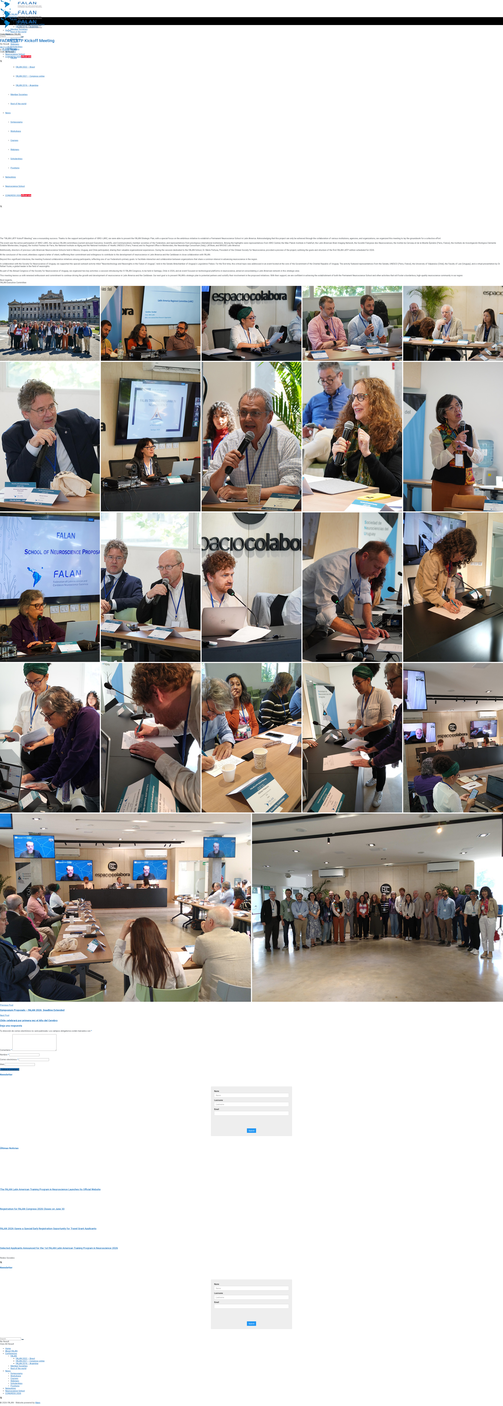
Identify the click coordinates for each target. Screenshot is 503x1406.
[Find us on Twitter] (1, 206)
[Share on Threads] (3, 234)
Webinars (14, 44)
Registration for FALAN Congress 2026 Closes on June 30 (32, 1209)
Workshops (15, 131)
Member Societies (19, 94)
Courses (14, 140)
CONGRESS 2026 (18, 195)
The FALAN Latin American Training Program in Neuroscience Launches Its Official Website (50, 1189)
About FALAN (11, 1351)
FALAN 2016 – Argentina (27, 85)
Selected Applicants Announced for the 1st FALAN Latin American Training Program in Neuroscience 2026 (59, 1248)
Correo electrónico (9, 1059)
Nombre (4, 1054)
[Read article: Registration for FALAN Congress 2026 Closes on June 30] (251, 1199)
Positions (14, 168)
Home (3, 34)
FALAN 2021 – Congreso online (30, 1361)
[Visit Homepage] (21, 7)
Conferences (11, 1353)
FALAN (13, 1356)
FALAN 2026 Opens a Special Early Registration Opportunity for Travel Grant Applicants (48, 1228)
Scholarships (16, 46)
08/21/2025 (5, 47)
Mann (37, 1402)
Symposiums (16, 122)
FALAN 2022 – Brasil (25, 1358)
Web (2, 1064)
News (8, 113)
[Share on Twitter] (1, 234)
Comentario (6, 1050)
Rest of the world (18, 103)
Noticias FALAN (13, 34)
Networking (10, 177)
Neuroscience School (15, 186)
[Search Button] (22, 36)
